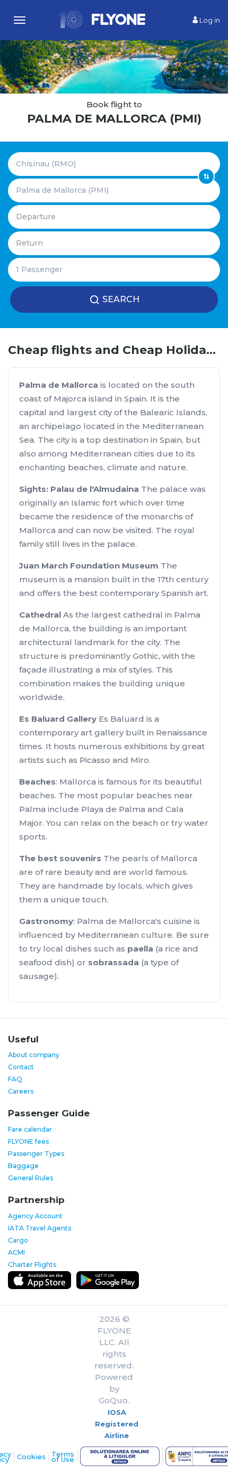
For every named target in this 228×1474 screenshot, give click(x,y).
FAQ (15, 1079)
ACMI (16, 1252)
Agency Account (35, 1216)
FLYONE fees (28, 1141)
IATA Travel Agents (39, 1228)
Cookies (31, 1456)
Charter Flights (32, 1264)
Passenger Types (36, 1154)
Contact (21, 1067)
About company (33, 1055)
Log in (209, 20)
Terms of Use (62, 1456)
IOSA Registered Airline (116, 1424)
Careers (20, 1091)
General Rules (30, 1178)
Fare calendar (30, 1129)
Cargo (18, 1240)
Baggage (23, 1166)
